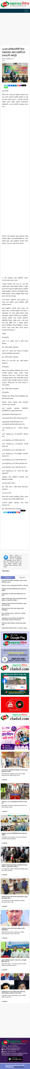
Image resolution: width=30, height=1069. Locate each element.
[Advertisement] (15, 30)
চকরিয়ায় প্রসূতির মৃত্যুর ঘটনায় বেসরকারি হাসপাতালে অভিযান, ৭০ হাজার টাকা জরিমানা (14, 599)
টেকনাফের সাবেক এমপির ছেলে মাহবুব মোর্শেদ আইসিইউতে (13, 929)
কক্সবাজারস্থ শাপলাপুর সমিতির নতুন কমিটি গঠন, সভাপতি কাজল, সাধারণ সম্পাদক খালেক (13, 619)
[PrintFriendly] (6, 85)
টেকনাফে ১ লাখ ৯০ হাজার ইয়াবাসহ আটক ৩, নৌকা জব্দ (15, 585)
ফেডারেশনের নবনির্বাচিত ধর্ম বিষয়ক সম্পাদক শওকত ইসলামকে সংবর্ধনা (15, 770)
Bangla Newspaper (19, 1067)
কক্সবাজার (4, 780)
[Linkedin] (15, 85)
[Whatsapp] (6, 87)
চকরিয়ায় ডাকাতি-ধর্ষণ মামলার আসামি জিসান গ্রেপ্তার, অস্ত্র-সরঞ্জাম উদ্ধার (15, 897)
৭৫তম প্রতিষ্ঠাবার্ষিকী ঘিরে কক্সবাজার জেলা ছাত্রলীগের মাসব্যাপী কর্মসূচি (13, 52)
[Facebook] (10, 85)
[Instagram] (19, 85)
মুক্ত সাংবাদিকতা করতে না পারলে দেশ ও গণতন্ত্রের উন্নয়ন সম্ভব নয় (14, 960)
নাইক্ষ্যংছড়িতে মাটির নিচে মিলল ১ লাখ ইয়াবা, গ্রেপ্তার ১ (15, 628)
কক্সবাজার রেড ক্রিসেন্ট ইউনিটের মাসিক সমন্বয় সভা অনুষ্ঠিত (14, 834)
